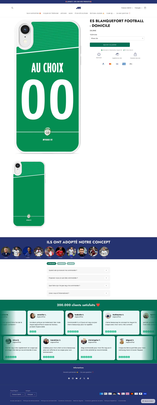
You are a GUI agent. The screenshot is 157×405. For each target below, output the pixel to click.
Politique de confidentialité (49, 400)
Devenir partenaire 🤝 (70, 372)
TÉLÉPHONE (93, 35)
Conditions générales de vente (94, 400)
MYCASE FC (18, 401)
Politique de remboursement (31, 400)
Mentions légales (78, 400)
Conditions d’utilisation (65, 400)
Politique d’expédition (110, 400)
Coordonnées (122, 400)
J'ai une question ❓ (87, 372)
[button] (12, 8)
